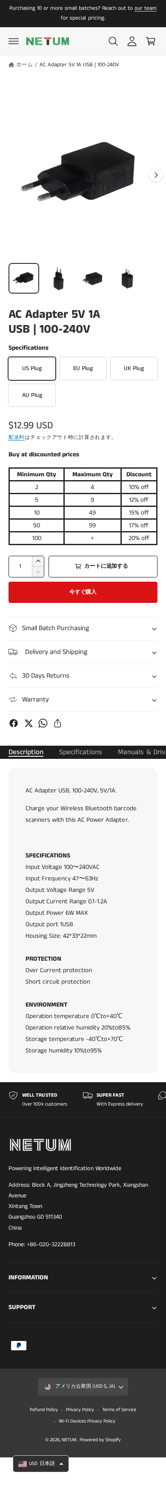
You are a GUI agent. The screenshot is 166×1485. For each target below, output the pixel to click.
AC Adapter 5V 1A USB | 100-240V (79, 65)
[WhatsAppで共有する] (43, 723)
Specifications (80, 752)
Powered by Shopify (100, 1440)
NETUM (69, 1440)
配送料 (17, 437)
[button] (13, 41)
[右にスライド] (156, 175)
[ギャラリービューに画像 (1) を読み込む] (24, 278)
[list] (83, 1100)
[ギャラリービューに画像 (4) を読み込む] (128, 278)
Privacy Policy (80, 1409)
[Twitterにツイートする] (28, 723)
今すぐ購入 (83, 592)
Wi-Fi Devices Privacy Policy (87, 1421)
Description (26, 752)
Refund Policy (44, 1409)
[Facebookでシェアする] (14, 723)
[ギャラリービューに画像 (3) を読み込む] (93, 278)
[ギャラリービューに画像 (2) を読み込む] (58, 278)
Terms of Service (119, 1409)
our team (146, 8)
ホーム (24, 65)
